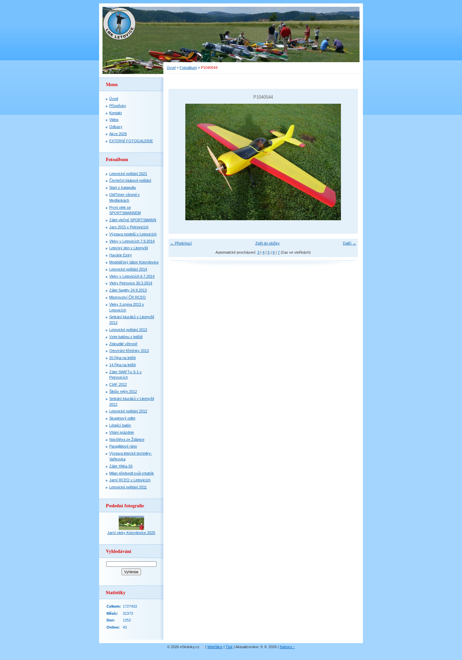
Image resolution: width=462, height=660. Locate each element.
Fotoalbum (188, 68)
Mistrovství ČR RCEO (127, 297)
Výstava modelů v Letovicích (133, 234)
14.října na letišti (122, 365)
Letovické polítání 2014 (128, 269)
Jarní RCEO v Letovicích (130, 480)
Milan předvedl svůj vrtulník (131, 473)
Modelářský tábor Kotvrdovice (134, 262)
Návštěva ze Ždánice (126, 439)
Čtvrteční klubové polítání (130, 180)
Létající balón (120, 425)
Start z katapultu (122, 187)
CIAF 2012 (118, 384)
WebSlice (215, 647)
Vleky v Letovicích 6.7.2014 (132, 276)
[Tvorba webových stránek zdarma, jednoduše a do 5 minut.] (203, 647)
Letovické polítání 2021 (128, 174)
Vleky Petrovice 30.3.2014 (130, 283)
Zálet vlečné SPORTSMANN (132, 220)
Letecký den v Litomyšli (128, 248)
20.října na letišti (122, 358)
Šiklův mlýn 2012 (123, 391)
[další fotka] (346, 162)
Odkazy (115, 127)
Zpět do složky (267, 243)
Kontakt (115, 113)
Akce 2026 (118, 134)
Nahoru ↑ (287, 647)
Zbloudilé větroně (123, 344)
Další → (349, 243)
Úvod (171, 68)
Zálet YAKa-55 (121, 466)
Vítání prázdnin (121, 432)
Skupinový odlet (122, 418)
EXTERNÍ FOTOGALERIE (131, 141)
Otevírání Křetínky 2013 (129, 351)
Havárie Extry (120, 255)
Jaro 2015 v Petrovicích (128, 227)
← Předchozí (181, 243)
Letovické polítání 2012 (128, 411)
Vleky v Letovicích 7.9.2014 (132, 241)
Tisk (229, 647)
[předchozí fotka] (179, 162)
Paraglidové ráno (123, 446)
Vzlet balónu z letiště (126, 337)
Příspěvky (117, 106)
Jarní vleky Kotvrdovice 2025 (131, 533)
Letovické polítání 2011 (128, 487)
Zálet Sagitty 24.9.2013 (128, 290)
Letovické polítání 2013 (128, 330)
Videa (113, 120)
